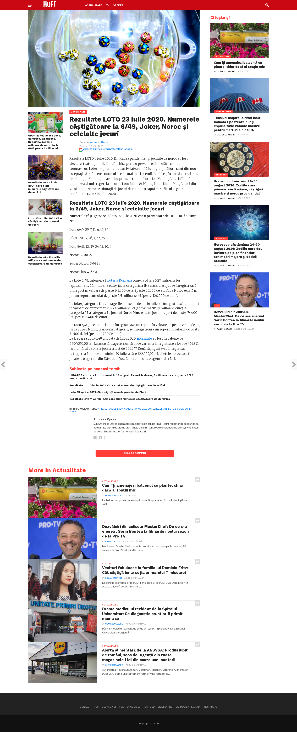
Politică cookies (129, 707)
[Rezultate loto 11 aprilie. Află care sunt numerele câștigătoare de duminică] (45, 253)
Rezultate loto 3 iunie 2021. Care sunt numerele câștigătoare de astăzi (43, 187)
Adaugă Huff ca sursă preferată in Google (108, 148)
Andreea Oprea (99, 142)
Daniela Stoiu (112, 541)
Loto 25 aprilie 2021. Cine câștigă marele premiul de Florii (45, 221)
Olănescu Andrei (114, 496)
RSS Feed (149, 707)
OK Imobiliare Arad (187, 707)
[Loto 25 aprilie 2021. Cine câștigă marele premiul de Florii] (45, 214)
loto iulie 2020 (113, 409)
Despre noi (109, 707)
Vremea (118, 5)
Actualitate (93, 5)
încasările (144, 338)
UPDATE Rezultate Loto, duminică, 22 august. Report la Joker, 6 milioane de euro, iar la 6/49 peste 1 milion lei (44, 142)
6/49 (100, 409)
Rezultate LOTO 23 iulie (169, 409)
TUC (96, 707)
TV (107, 5)
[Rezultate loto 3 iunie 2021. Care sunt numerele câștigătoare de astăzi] (45, 178)
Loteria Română (119, 280)
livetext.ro (165, 707)
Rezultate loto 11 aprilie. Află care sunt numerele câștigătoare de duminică (45, 260)
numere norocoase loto (139, 409)
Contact (85, 707)
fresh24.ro (210, 707)
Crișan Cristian (113, 578)
